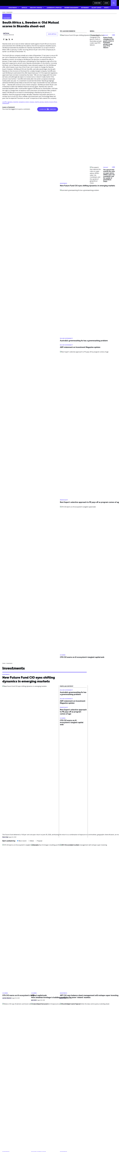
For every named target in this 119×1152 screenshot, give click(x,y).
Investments (12, 7)
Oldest (31, 841)
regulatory (10, 102)
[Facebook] (4, 39)
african (55, 102)
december (15, 102)
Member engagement (71, 7)
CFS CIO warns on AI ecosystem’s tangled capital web (82, 657)
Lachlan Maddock (6, 998)
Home (3, 12)
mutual (51, 102)
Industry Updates (36, 7)
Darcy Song (5, 837)
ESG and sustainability (66, 338)
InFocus (24, 7)
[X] (9, 39)
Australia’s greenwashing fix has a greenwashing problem (84, 341)
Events (106, 7)
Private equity (64, 500)
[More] (12, 39)
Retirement (85, 7)
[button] (114, 3)
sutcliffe (4, 102)
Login (106, 3)
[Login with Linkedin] (47, 109)
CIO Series (62, 655)
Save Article (52, 34)
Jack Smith (34, 1000)
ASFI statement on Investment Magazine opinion (80, 347)
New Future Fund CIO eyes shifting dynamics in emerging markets (87, 186)
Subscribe (97, 3)
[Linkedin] (6, 39)
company (31, 102)
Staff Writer (6, 33)
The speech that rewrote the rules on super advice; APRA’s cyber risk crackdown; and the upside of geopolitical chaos (109, 175)
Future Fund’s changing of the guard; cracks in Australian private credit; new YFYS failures (108, 42)
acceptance (22, 102)
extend (27, 102)
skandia (46, 102)
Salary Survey (96, 7)
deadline (37, 102)
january (42, 102)
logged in (14, 109)
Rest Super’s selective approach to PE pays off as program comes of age (73, 712)
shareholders (5, 103)
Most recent (22, 841)
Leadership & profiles (54, 7)
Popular (39, 841)
